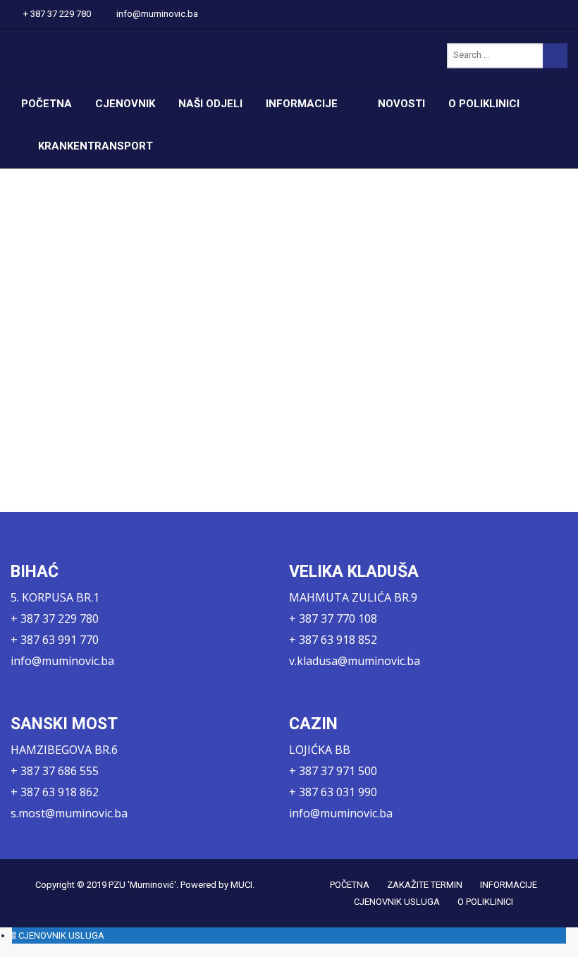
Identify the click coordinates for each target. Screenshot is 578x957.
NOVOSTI (401, 103)
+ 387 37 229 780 (57, 13)
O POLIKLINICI (483, 103)
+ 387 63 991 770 (55, 640)
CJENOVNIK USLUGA (397, 901)
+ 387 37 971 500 (333, 771)
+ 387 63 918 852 (333, 640)
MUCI (241, 884)
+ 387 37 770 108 (333, 618)
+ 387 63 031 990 (333, 792)
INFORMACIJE (302, 103)
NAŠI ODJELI (210, 103)
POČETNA (46, 103)
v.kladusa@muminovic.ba (354, 661)
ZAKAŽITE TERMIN (424, 884)
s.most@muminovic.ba (69, 813)
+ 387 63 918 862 (55, 792)
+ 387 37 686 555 (55, 771)
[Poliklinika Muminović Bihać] (103, 55)
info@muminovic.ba (157, 13)
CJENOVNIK (125, 103)
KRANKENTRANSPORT (95, 146)
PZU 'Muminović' (142, 884)
